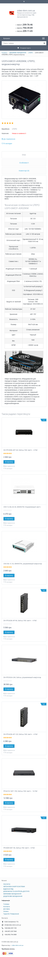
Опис (24, 155)
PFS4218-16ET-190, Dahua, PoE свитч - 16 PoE (20, 791)
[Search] (44, 43)
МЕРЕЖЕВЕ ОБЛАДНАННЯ (17, 53)
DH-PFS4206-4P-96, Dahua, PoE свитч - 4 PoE (20, 620)
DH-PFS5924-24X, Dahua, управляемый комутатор (22, 677)
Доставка (6, 909)
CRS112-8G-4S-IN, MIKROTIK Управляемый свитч (22, 507)
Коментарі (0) (24, 171)
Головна (4, 53)
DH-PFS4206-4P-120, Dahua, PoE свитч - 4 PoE (20, 734)
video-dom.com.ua (26, 13)
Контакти (6, 907)
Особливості (24, 163)
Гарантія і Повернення (11, 914)
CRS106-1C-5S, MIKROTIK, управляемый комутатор (22, 564)
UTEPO (30, 53)
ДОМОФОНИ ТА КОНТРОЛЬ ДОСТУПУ (16, 891)
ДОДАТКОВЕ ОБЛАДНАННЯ (12, 896)
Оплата (5, 911)
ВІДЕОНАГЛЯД (8, 889)
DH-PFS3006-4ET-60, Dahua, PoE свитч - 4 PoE (20, 450)
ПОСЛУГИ (6, 884)
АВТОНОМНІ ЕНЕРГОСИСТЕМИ (14, 886)
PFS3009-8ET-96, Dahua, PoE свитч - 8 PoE (19, 848)
